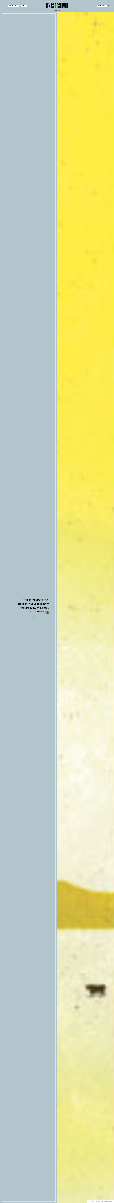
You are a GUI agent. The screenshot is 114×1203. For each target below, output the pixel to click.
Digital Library (101, 6)
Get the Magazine (13, 6)
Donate (24, 6)
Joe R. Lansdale (38, 611)
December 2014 (42, 616)
